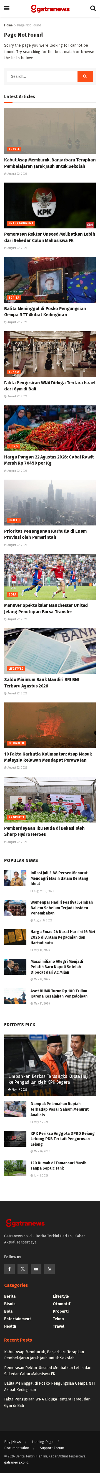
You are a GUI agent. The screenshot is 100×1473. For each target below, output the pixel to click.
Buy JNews (12, 1442)
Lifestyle (16, 669)
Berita (14, 298)
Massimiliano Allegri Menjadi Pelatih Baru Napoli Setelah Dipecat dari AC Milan (57, 967)
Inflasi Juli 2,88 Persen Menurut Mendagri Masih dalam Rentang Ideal (59, 878)
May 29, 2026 (41, 979)
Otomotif (16, 743)
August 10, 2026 (43, 891)
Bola (12, 594)
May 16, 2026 (41, 950)
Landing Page (43, 1442)
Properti (16, 817)
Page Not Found (29, 25)
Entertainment (21, 223)
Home (8, 25)
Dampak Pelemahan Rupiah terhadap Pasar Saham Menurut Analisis (60, 1109)
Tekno (14, 372)
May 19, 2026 (19, 1089)
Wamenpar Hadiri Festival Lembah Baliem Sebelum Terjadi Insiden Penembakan (62, 908)
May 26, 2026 (41, 1151)
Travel (14, 149)
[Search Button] (85, 76)
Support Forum (52, 1448)
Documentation (16, 1448)
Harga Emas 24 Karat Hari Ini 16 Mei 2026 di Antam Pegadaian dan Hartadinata (63, 937)
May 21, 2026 (41, 1003)
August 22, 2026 (17, 174)
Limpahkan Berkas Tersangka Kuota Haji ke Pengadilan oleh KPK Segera (48, 1079)
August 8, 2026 (42, 920)
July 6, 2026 (40, 1175)
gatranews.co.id (16, 1462)
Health (14, 520)
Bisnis (13, 446)
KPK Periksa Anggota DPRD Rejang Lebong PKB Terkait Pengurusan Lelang (63, 1139)
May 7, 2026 (40, 1122)
